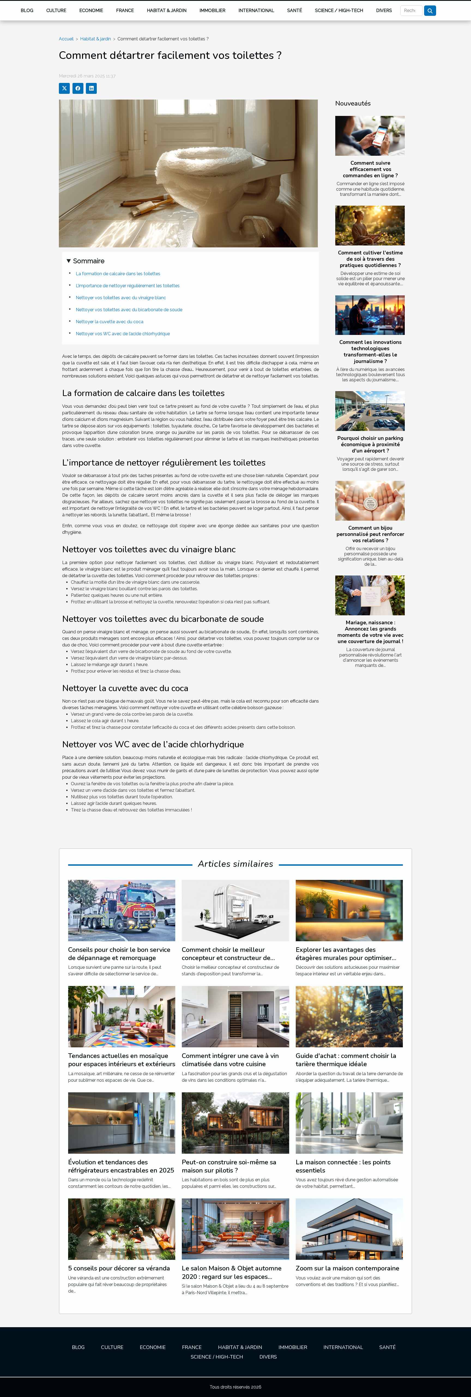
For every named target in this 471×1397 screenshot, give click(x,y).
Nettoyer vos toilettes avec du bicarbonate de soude (129, 309)
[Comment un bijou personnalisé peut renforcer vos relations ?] (370, 501)
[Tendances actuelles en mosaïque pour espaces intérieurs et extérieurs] (121, 1016)
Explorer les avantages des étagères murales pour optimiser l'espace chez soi (344, 958)
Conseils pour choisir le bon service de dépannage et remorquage (119, 953)
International (256, 10)
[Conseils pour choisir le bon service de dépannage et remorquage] (121, 910)
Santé (294, 10)
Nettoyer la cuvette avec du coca (109, 321)
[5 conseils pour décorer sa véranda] (121, 1228)
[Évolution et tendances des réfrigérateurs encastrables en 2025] (121, 1122)
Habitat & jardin (166, 10)
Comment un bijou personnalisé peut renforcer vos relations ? (370, 534)
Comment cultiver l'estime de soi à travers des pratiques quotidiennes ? (370, 259)
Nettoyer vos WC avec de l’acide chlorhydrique (123, 333)
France (125, 10)
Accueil (66, 38)
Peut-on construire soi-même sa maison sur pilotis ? (229, 1166)
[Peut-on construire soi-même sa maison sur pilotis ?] (235, 1122)
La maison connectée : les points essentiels (343, 1166)
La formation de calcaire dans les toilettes (118, 273)
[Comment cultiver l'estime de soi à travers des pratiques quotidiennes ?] (370, 225)
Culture (56, 10)
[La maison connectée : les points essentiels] (349, 1122)
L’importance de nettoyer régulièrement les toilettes (128, 285)
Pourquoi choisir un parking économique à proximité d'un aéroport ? (370, 444)
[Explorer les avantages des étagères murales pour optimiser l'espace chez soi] (349, 910)
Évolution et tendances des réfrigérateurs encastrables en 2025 (121, 1166)
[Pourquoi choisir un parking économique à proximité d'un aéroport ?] (370, 411)
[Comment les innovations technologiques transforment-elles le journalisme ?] (370, 315)
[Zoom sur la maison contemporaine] (349, 1228)
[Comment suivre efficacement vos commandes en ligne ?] (370, 136)
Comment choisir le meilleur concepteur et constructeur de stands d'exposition (226, 958)
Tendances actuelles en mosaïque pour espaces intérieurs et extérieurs (121, 1059)
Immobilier (212, 10)
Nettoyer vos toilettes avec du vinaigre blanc (121, 297)
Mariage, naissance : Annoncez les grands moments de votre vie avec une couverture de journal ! (370, 632)
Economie (91, 10)
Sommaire (88, 261)
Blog (27, 10)
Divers (384, 10)
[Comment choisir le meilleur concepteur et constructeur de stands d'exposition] (235, 910)
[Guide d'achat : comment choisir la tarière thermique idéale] (349, 1016)
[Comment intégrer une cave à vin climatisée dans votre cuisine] (235, 1016)
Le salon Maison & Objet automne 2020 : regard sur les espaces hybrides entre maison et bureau (232, 1276)
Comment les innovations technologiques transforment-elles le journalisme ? (370, 352)
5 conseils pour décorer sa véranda (119, 1268)
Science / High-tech (339, 10)
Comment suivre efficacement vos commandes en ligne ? (370, 169)
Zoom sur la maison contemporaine (347, 1268)
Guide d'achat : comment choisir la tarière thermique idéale (346, 1059)
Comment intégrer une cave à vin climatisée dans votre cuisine (230, 1059)
